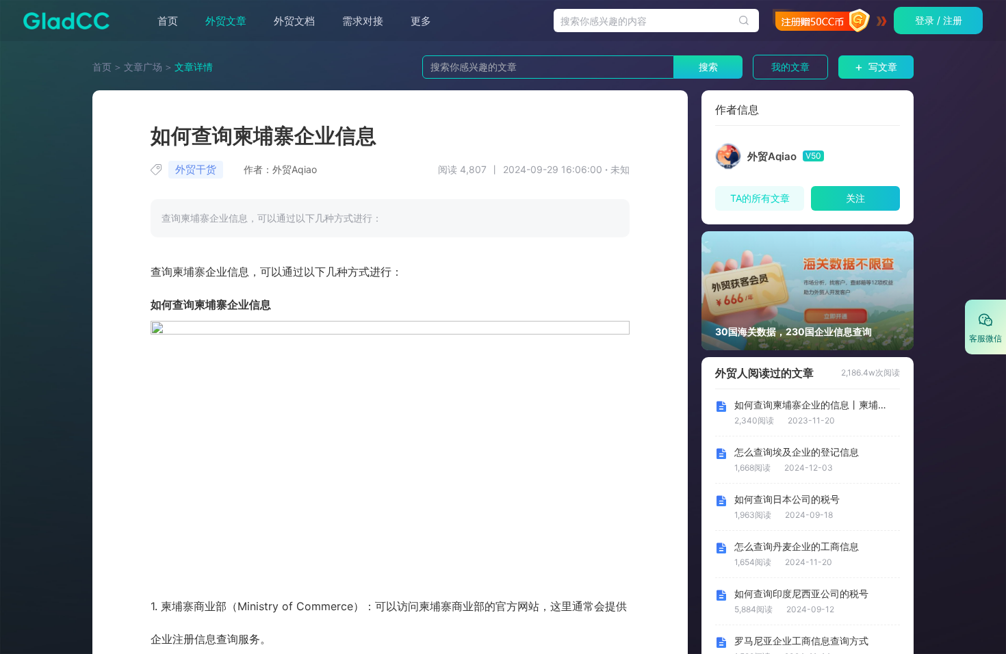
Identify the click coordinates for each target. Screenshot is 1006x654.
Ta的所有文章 (760, 198)
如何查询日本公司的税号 (787, 499)
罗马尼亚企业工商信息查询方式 (801, 641)
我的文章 (790, 67)
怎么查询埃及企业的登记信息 (796, 452)
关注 (855, 198)
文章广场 (143, 67)
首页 (167, 20)
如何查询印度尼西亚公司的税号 (801, 594)
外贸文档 (294, 20)
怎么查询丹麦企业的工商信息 (796, 546)
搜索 (708, 67)
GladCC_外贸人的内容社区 (62, 20)
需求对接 (362, 20)
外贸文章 (225, 20)
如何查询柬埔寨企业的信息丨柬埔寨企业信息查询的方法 (813, 405)
